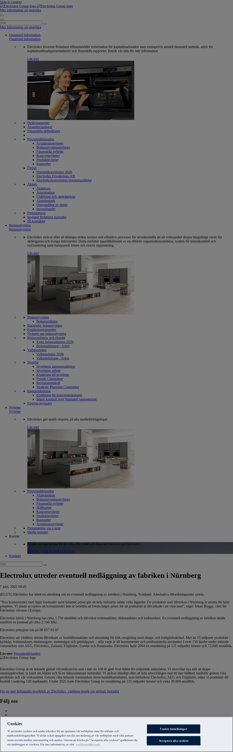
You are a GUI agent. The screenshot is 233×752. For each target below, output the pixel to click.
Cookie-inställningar (173, 729)
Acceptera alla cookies (173, 740)
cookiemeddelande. (88, 744)
